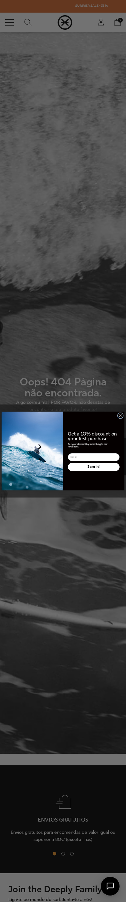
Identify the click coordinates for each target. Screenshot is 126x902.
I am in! (94, 466)
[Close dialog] (120, 415)
